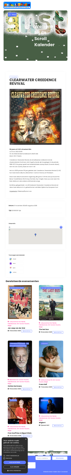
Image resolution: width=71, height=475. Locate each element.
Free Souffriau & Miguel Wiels (20, 433)
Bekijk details (27, 331)
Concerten (13, 77)
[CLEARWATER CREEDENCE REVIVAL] (20, 302)
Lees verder (14, 452)
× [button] (25, 439)
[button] (14, 471)
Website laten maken (50, 472)
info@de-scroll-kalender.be (58, 452)
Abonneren (60, 458)
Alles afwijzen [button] (14, 467)
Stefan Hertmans (15, 386)
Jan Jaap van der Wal (16, 328)
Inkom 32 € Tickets (15, 156)
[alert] (15, 455)
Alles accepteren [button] (14, 462)
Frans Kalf (43, 384)
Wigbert (42, 422)
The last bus (44, 329)
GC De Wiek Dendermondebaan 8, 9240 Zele (24, 154)
